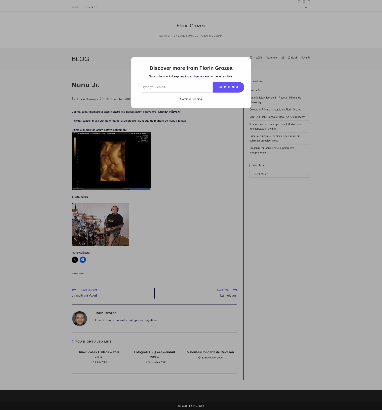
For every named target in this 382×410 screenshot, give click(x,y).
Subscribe (228, 87)
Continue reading (191, 99)
